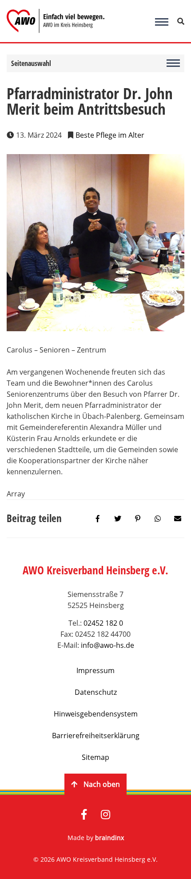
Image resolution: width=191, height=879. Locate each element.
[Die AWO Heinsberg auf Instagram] (105, 815)
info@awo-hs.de (107, 645)
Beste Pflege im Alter (110, 135)
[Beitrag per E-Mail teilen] (177, 518)
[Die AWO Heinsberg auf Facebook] (84, 815)
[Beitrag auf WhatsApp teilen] (157, 518)
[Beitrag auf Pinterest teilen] (137, 518)
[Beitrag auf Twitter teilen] (117, 518)
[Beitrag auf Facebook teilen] (97, 518)
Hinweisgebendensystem (96, 714)
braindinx (109, 837)
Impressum (95, 670)
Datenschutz (96, 692)
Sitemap (95, 757)
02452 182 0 (103, 623)
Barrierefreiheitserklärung (95, 735)
